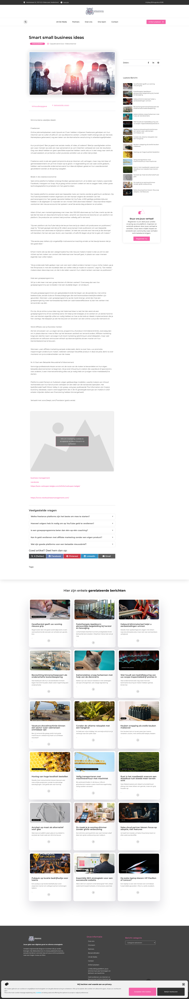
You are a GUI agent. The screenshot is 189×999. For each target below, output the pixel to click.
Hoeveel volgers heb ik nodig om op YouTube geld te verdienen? (72, 523)
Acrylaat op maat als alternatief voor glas (146, 175)
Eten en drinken (39, 769)
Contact (114, 22)
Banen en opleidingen (41, 718)
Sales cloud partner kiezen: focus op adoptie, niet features (146, 191)
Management (37, 44)
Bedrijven (125, 617)
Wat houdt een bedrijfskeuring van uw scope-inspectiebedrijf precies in (146, 122)
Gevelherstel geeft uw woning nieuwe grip (144, 85)
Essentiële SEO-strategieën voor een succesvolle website (94, 879)
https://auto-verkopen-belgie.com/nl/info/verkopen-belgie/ (55, 486)
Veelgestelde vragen (61, 105)
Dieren (79, 667)
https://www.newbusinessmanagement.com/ (50, 498)
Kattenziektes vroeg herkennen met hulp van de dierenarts (146, 115)
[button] (183, 984)
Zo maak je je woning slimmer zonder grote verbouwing (144, 183)
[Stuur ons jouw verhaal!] (141, 212)
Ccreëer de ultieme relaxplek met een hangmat (145, 138)
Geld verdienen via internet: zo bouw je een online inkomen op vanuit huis (99, 979)
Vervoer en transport (41, 667)
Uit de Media (92, 957)
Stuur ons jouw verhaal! (142, 219)
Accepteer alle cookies (142, 992)
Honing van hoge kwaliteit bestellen (146, 152)
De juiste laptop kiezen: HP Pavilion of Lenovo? (138, 879)
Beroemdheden (94, 953)
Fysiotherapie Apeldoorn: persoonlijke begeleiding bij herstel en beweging (146, 93)
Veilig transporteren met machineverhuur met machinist (144, 160)
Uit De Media (61, 22)
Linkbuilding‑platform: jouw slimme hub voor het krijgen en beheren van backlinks (99, 971)
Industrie (36, 820)
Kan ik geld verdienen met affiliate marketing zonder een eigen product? (72, 537)
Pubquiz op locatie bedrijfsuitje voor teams (50, 879)
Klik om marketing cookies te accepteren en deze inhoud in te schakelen (72, 441)
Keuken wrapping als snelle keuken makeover (146, 145)
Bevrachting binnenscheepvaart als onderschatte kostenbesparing (146, 107)
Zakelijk (36, 870)
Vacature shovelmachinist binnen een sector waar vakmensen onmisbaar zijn (145, 131)
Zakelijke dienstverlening (87, 769)
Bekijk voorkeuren (171, 992)
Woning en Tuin (83, 718)
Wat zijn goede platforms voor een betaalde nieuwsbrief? (72, 544)
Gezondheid (81, 617)
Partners (75, 22)
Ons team (102, 22)
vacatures (35, 482)
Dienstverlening (39, 617)
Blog (123, 718)
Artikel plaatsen (93, 965)
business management (40, 478)
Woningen (81, 820)
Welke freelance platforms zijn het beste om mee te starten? (72, 516)
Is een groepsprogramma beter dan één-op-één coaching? (72, 530)
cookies (38, 992)
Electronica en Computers (132, 870)
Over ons (88, 22)
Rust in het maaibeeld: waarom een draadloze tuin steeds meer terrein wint (146, 168)
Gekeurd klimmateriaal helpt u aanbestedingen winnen (144, 100)
